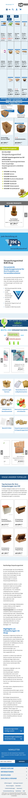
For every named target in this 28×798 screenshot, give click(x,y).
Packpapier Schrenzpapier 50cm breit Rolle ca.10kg (24, 34)
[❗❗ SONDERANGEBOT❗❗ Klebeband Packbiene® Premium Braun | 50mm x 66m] (21, 128)
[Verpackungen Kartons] (7, 384)
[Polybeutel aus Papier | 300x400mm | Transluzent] (14, 355)
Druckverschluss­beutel (13, 179)
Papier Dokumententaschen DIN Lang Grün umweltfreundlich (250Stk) (10, 34)
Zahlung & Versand (18, 783)
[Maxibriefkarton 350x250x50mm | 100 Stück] (24, 51)
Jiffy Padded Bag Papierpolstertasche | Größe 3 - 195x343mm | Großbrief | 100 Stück (14, 457)
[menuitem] (9, 9)
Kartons (9, 174)
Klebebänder (10, 176)
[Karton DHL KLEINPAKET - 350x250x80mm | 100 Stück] (17, 23)
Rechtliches (18, 791)
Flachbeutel (10, 183)
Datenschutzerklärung (8, 791)
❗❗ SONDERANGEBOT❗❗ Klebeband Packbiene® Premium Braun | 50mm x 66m (21, 138)
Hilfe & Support (8, 783)
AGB (24, 791)
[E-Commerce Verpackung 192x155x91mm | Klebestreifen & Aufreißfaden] (20, 509)
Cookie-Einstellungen (10, 788)
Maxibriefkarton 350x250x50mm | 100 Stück (24, 62)
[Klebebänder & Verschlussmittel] (7, 402)
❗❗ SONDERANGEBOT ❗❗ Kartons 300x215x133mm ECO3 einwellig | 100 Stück (17, 90)
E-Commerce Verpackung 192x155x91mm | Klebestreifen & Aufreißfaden (20, 520)
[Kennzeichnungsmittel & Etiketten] (21, 403)
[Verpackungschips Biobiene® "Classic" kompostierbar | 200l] (17, 51)
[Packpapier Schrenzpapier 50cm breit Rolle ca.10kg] (24, 23)
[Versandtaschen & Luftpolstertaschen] (21, 384)
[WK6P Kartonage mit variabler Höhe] (14, 110)
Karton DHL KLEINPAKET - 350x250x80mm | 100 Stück (17, 34)
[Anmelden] (16, 9)
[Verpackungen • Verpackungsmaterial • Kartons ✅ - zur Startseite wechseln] (10, 4)
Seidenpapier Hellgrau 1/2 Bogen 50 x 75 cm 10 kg (10, 90)
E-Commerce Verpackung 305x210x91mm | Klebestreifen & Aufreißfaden (7, 548)
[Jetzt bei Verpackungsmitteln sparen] (14, 99)
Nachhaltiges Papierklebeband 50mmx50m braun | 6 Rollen (10, 62)
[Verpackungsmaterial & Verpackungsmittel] (21, 422)
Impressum (19, 788)
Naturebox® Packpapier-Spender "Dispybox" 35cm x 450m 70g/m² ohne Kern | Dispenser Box (3, 34)
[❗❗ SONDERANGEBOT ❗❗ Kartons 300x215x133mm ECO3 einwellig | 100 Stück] (17, 79)
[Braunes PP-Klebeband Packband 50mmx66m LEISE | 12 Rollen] (24, 79)
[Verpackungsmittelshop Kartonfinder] (23, 4)
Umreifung (10, 171)
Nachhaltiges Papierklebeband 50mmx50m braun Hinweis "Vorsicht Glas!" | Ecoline (14, 219)
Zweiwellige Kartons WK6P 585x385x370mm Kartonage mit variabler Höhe (6, 138)
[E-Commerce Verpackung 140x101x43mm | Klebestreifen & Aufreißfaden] (20, 538)
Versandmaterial (11, 188)
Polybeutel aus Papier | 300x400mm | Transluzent (14, 365)
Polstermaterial (11, 186)
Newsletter (18, 785)
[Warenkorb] (20, 9)
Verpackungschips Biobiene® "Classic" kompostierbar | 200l (17, 62)
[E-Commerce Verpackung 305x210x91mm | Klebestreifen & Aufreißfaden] (7, 538)
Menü (10, 9)
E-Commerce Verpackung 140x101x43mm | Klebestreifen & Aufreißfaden (20, 548)
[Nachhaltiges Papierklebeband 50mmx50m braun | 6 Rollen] (10, 51)
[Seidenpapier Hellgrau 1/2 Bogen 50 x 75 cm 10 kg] (10, 79)
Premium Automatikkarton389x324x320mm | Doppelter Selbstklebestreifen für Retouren (7, 520)
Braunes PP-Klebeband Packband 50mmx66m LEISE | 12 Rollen (24, 90)
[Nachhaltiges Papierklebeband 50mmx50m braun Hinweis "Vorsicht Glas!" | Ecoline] (14, 210)
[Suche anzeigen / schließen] (12, 9)
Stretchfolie (10, 181)
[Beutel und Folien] (7, 421)
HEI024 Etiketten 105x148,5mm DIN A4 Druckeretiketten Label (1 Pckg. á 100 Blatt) (3, 62)
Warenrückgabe (10, 785)
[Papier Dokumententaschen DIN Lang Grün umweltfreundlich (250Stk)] (10, 23)
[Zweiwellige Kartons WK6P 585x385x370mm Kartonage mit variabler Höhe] (7, 128)
